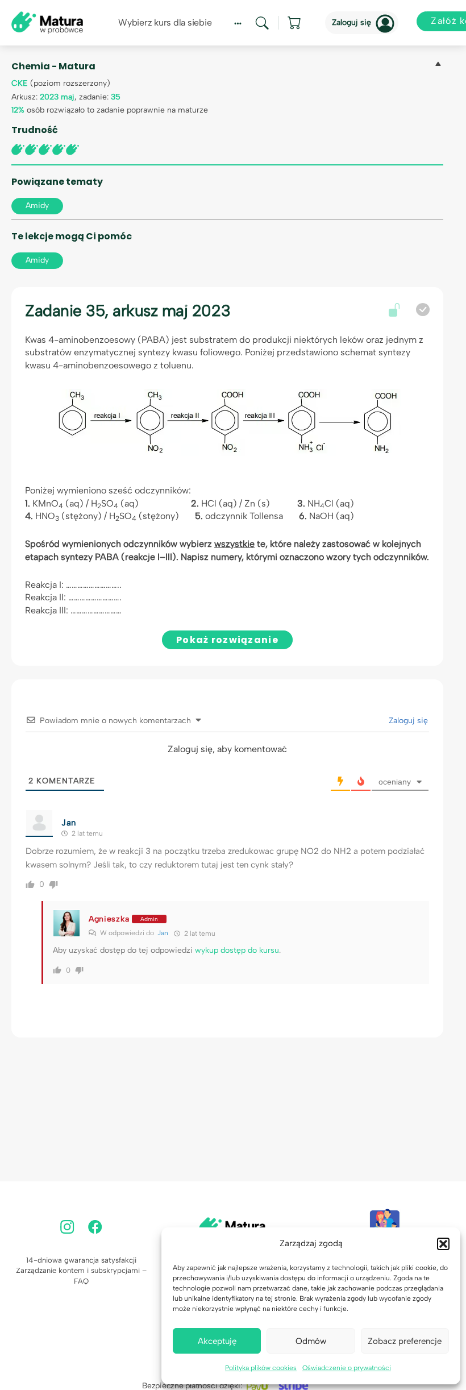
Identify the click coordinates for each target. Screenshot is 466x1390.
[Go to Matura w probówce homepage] (47, 22)
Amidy (37, 205)
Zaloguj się (351, 22)
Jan (162, 933)
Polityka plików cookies (261, 1368)
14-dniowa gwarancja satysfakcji (81, 1260)
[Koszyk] (295, 22)
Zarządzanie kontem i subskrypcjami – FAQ (81, 1275)
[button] (443, 1244)
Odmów (311, 1341)
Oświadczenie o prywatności (346, 1368)
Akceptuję (217, 1341)
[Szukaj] (262, 23)
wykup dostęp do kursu (237, 950)
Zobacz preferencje (405, 1341)
